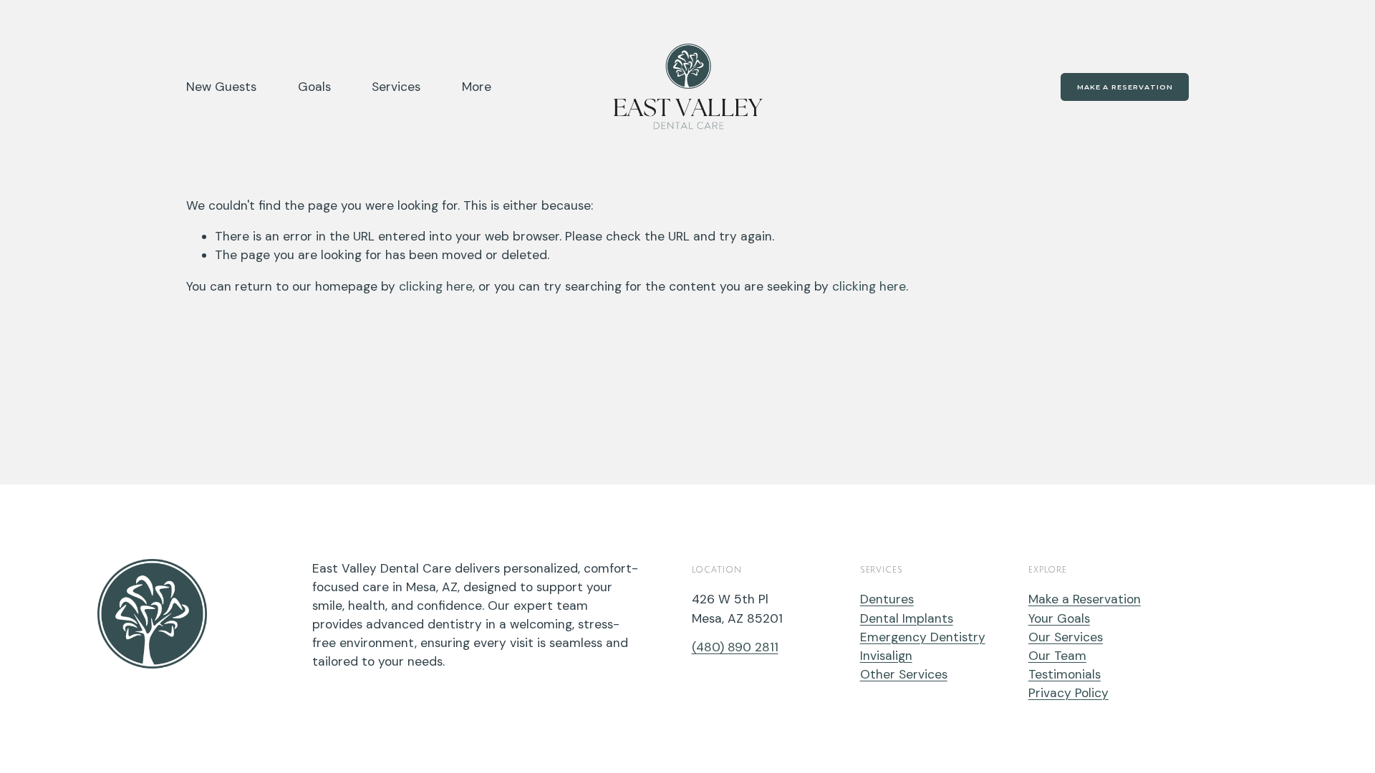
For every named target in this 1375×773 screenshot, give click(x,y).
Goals (314, 86)
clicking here (436, 286)
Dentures (887, 599)
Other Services (903, 674)
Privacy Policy (1068, 693)
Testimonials (1064, 674)
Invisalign (886, 655)
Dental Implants (906, 618)
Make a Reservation (1125, 87)
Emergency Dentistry (922, 637)
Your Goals (1059, 618)
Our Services (1065, 637)
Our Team (1057, 655)
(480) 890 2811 (735, 647)
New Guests (221, 86)
